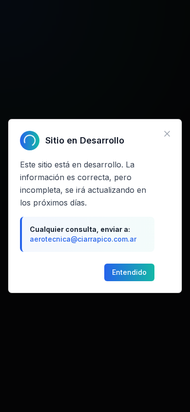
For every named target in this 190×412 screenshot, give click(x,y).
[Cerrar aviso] (167, 134)
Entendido (129, 272)
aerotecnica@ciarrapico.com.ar (83, 239)
